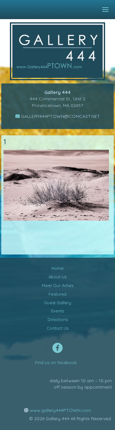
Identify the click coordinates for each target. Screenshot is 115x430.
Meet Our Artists (57, 285)
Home (57, 268)
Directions (58, 319)
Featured (57, 294)
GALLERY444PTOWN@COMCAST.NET (60, 116)
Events (57, 310)
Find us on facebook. (56, 362)
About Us (57, 276)
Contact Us (57, 328)
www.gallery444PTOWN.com (59, 410)
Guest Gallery (57, 302)
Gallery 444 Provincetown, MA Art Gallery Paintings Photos (62, 51)
